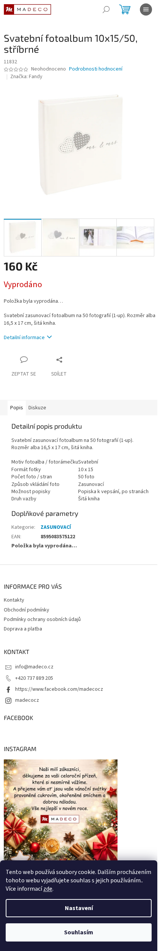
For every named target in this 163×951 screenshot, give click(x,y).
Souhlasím (78, 932)
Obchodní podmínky (26, 610)
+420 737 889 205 (34, 678)
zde (47, 889)
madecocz (27, 700)
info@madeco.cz (34, 667)
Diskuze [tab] (37, 408)
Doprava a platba (23, 629)
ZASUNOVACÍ (56, 527)
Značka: (26, 76)
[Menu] (146, 9)
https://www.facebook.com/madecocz (59, 689)
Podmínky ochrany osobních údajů (42, 619)
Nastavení (79, 908)
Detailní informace (24, 337)
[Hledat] (106, 9)
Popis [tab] (16, 408)
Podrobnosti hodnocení (95, 69)
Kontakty (14, 600)
